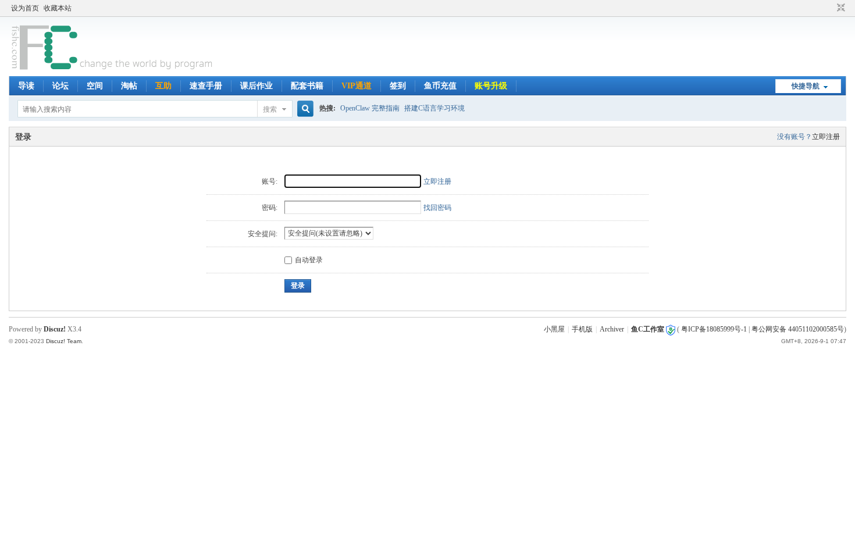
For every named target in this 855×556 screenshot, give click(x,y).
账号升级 (491, 85)
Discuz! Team (63, 341)
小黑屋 (554, 329)
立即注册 (826, 137)
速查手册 (206, 85)
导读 (26, 85)
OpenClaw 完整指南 (370, 108)
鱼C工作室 (647, 329)
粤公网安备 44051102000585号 (797, 329)
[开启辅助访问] (830, 8)
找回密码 (437, 208)
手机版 (582, 329)
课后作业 (256, 85)
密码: (269, 208)
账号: (269, 181)
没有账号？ (794, 137)
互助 (163, 85)
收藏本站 (58, 8)
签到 (398, 85)
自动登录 (309, 260)
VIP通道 (356, 85)
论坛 (60, 85)
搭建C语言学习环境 (434, 108)
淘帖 (129, 85)
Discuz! (55, 329)
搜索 (270, 109)
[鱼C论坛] (113, 69)
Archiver (612, 329)
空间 (95, 85)
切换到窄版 (839, 8)
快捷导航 (806, 86)
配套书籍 (307, 85)
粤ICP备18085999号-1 (714, 329)
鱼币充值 (440, 85)
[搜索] (304, 109)
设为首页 (25, 8)
